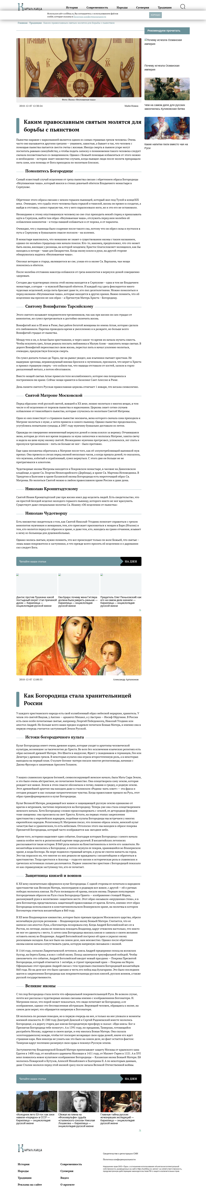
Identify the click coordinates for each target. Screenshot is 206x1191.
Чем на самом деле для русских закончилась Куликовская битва (164, 107)
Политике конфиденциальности (89, 16)
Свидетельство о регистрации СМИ (120, 1153)
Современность (97, 7)
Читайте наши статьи (78, 561)
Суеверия (142, 7)
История (72, 7)
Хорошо (155, 15)
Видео (64, 1178)
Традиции (165, 7)
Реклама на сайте (30, 1184)
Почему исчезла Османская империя (161, 67)
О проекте (67, 1184)
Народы (122, 7)
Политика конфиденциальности (119, 1159)
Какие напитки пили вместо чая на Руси (166, 146)
